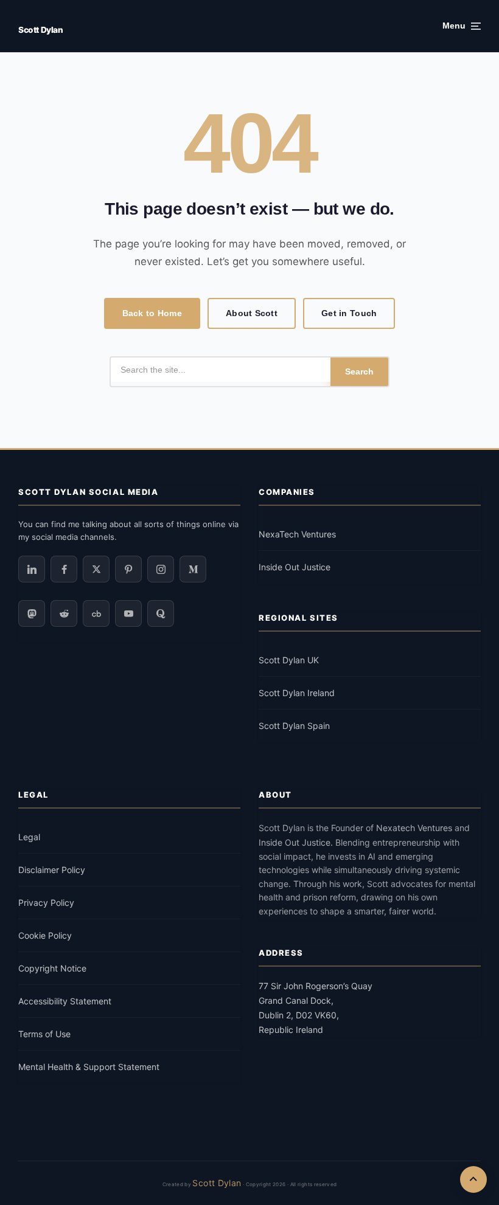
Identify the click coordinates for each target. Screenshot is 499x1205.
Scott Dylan (40, 30)
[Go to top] (473, 1179)
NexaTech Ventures (297, 534)
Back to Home (152, 313)
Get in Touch (349, 313)
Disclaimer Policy (51, 870)
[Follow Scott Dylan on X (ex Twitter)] (96, 569)
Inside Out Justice (294, 567)
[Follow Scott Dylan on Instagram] (160, 569)
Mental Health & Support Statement (88, 1067)
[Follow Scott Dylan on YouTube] (128, 613)
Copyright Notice (52, 968)
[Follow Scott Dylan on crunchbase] (96, 613)
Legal (29, 837)
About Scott (251, 313)
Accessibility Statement (64, 1001)
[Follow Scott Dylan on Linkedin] (31, 569)
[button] (461, 26)
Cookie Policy (45, 935)
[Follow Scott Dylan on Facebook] (64, 569)
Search (359, 371)
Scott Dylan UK (289, 660)
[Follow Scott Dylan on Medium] (193, 569)
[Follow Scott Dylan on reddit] (64, 613)
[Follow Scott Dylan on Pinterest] (128, 569)
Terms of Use (44, 1034)
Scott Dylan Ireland (297, 693)
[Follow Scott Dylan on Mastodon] (31, 613)
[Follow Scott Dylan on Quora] (160, 613)
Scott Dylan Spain (294, 725)
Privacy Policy (46, 902)
